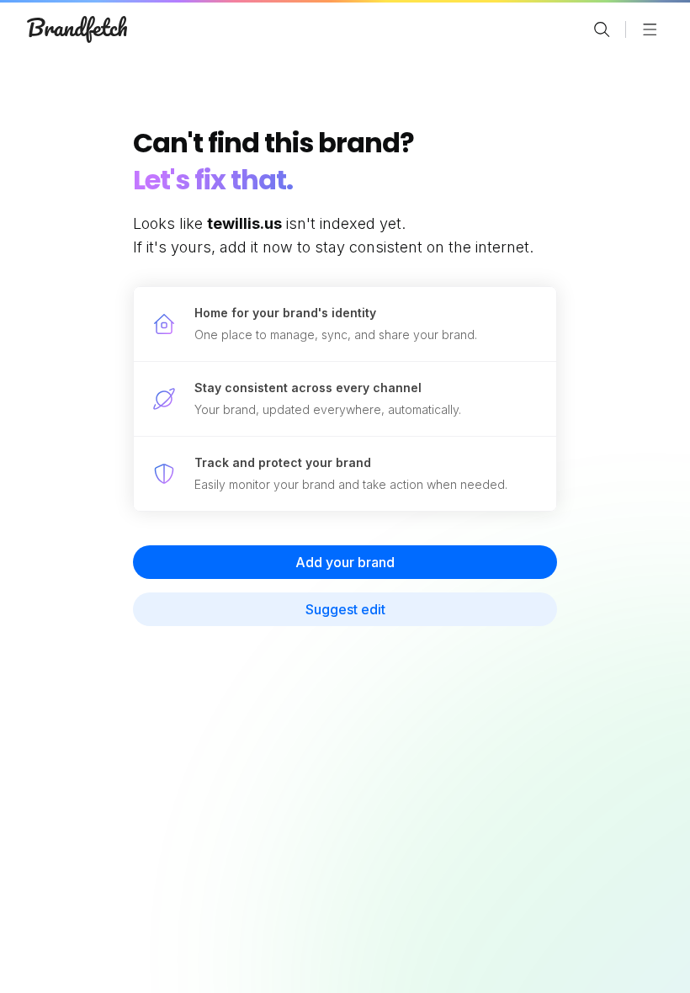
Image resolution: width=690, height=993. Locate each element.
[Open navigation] (649, 29)
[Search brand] (601, 29)
